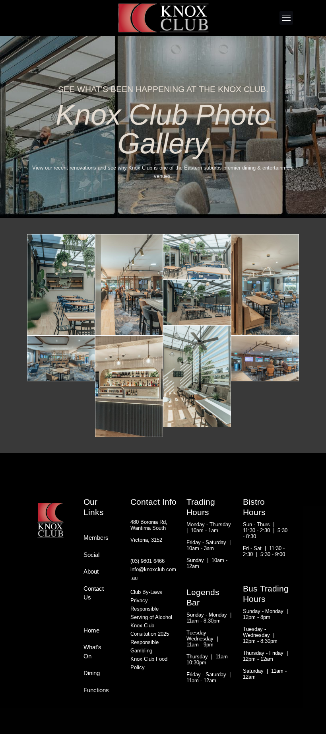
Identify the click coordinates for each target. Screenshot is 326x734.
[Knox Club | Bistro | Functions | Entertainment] (163, 18)
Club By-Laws (146, 592)
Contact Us (92, 593)
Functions (92, 690)
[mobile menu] (286, 18)
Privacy (139, 600)
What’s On (92, 652)
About (91, 571)
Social (91, 554)
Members (92, 537)
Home (91, 630)
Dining (91, 673)
